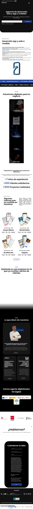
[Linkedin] (30, 494)
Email (7, 493)
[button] (29, 3)
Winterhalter (24, 230)
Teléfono (3, 493)
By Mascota (8, 252)
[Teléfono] (1, 494)
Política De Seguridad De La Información (25, 502)
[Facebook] (24, 494)
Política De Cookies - (16, 502)
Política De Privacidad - (9, 502)
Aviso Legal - (3, 502)
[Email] (5, 494)
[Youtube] (28, 494)
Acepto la (8, 23)
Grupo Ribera (8, 230)
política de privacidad (10, 23)
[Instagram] (26, 494)
